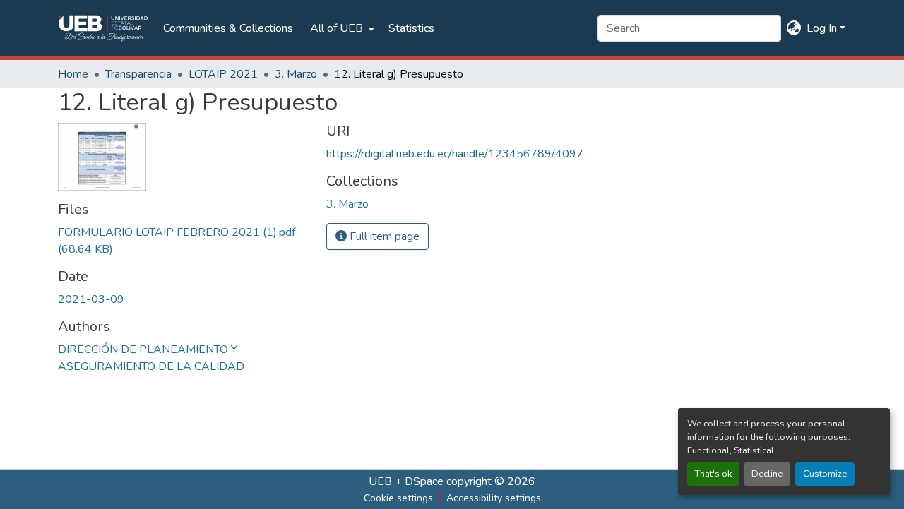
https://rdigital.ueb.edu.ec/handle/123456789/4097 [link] (454, 154)
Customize (825, 473)
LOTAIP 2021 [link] (223, 74)
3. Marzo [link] (296, 74)
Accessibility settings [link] (493, 498)
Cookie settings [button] (398, 498)
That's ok (713, 473)
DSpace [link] (424, 481)
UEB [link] (380, 481)
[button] (103, 28)
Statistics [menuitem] (411, 28)
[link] (183, 241)
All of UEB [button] (336, 28)
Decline (767, 473)
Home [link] (73, 74)
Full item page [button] (383, 236)
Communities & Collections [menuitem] (228, 28)
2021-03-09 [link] (91, 299)
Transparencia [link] (138, 74)
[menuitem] (340, 28)
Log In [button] (823, 28)
